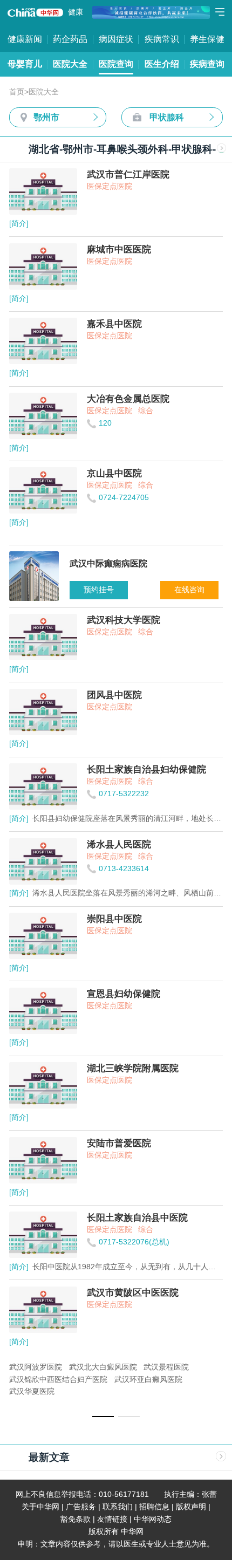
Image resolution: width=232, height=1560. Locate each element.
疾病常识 (162, 39)
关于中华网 (40, 1507)
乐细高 (71, 1367)
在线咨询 (189, 590)
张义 (127, 1367)
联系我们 (118, 1507)
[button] (103, 1416)
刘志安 (101, 1367)
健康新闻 (25, 39)
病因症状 (116, 39)
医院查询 (116, 64)
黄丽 (46, 1367)
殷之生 (20, 1367)
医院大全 (70, 64)
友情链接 (112, 1519)
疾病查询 (207, 64)
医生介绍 (162, 64)
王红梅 (152, 1367)
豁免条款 (75, 1519)
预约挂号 (99, 590)
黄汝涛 (182, 1367)
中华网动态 (153, 1519)
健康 (75, 12)
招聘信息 (154, 1507)
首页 (16, 92)
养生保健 (207, 39)
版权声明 (191, 1507)
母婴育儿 (25, 64)
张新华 (20, 1380)
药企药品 (70, 39)
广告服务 (81, 1507)
